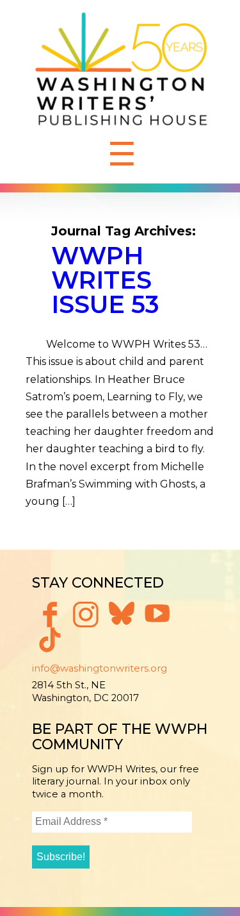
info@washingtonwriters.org (99, 668)
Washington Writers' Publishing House (122, 72)
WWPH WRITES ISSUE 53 (105, 280)
